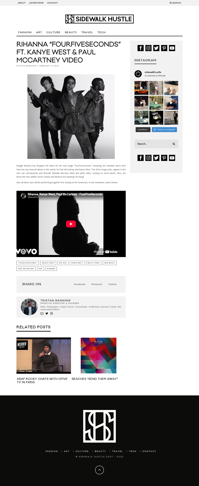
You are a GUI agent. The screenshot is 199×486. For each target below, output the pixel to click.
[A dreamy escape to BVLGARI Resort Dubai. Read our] (171, 88)
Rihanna (51, 269)
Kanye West (77, 263)
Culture (53, 32)
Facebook (80, 284)
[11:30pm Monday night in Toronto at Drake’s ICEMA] (141, 103)
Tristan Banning (26, 66)
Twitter (112, 284)
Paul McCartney (26, 269)
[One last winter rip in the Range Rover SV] (141, 118)
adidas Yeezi (48, 263)
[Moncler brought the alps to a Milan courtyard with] (156, 103)
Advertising (36, 3)
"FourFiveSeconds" (27, 263)
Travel (87, 32)
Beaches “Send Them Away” (95, 379)
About (22, 3)
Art (39, 32)
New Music (109, 263)
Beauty (71, 32)
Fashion (25, 32)
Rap (40, 269)
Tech (102, 32)
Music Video (94, 263)
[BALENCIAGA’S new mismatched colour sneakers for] (156, 118)
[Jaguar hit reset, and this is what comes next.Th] (171, 118)
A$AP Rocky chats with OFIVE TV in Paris (42, 380)
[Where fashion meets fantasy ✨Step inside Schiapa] (156, 88)
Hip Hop (63, 263)
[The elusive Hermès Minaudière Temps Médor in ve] (171, 103)
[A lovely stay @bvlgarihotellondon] (141, 88)
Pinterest (96, 284)
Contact (52, 3)
